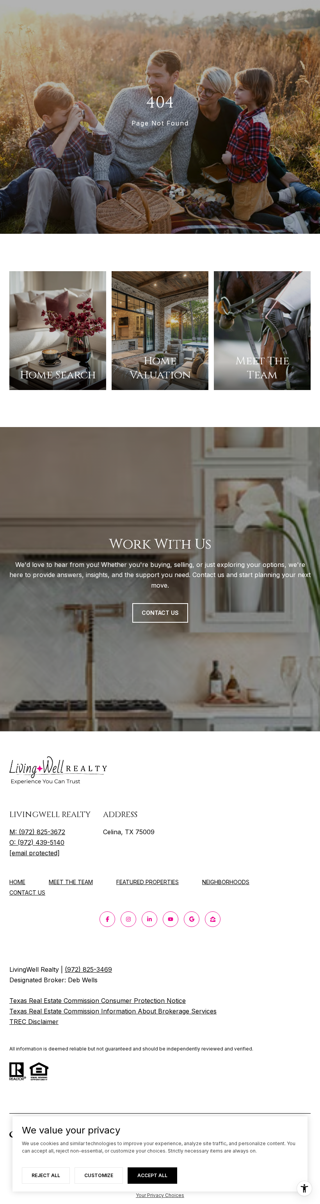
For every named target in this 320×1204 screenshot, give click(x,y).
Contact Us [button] (160, 612)
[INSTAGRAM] (128, 919)
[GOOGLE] (191, 919)
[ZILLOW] (212, 919)
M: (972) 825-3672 (37, 832)
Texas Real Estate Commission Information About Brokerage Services (113, 1011)
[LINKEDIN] (149, 919)
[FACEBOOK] (107, 919)
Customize (98, 1175)
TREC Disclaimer (34, 1022)
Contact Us (27, 893)
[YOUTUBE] (170, 919)
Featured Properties (147, 882)
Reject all (46, 1175)
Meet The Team (71, 882)
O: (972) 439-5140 (36, 842)
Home (17, 882)
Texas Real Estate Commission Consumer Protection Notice (97, 1001)
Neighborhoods (225, 882)
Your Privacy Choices (160, 1195)
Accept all (152, 1175)
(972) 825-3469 (88, 969)
